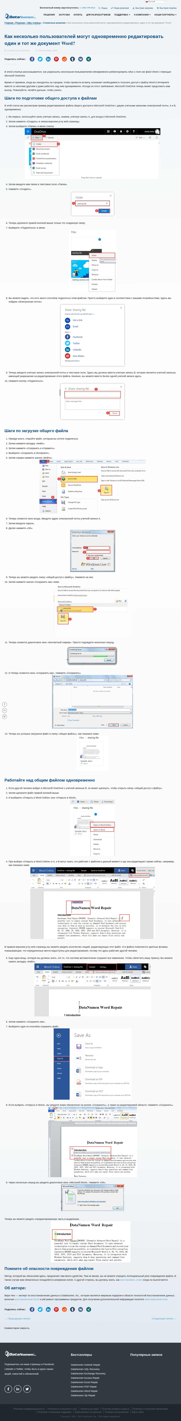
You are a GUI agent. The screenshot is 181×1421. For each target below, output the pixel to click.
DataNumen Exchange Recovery (88, 1373)
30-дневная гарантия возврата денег (23, 24)
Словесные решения (18, 50)
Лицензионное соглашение (88, 1412)
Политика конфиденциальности (29, 1408)
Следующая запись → (164, 1318)
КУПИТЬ (78, 15)
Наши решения (121, 7)
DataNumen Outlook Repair (85, 1364)
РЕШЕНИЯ (49, 15)
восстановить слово (131, 1280)
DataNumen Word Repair (84, 1391)
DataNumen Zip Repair (83, 1395)
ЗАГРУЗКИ (64, 15)
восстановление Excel (27, 1299)
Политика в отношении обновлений (150, 1408)
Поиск (104, 8)
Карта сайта (138, 1412)
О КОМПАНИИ (141, 15)
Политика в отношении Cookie (62, 1408)
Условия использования (117, 1412)
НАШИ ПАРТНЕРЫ (164, 15)
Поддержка (121, 15)
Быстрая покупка (167, 7)
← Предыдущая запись (17, 1318)
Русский (151, 2)
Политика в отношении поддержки (54, 1412)
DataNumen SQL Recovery (85, 1369)
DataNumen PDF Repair (84, 1386)
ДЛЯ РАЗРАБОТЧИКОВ (98, 15)
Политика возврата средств (115, 1408)
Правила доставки (89, 1408)
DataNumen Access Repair (85, 1378)
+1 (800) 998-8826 (87, 7)
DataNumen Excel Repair (84, 1382)
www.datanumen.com (156, 1299)
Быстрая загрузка (144, 7)
